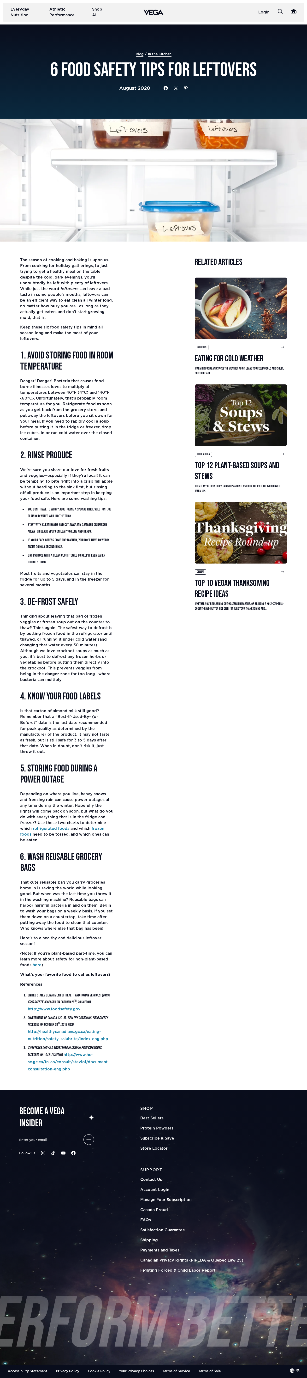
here (37, 965)
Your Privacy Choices (136, 1371)
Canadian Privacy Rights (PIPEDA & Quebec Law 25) (191, 1260)
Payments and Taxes (159, 1250)
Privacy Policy (67, 1371)
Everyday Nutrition (20, 12)
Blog (139, 54)
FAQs (145, 1220)
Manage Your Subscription (166, 1199)
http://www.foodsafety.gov (54, 1009)
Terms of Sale (210, 1371)
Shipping (149, 1240)
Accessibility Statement (27, 1371)
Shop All (97, 12)
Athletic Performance (62, 12)
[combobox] (294, 1370)
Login (264, 12)
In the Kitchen (159, 54)
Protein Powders (156, 1128)
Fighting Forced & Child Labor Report (178, 1270)
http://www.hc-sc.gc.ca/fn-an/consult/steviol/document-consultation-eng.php (68, 1061)
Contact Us (151, 1179)
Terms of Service (176, 1371)
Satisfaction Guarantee (162, 1230)
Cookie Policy (99, 1371)
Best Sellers (152, 1118)
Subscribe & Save (157, 1138)
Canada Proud (154, 1210)
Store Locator (154, 1148)
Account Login (154, 1189)
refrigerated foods (51, 828)
